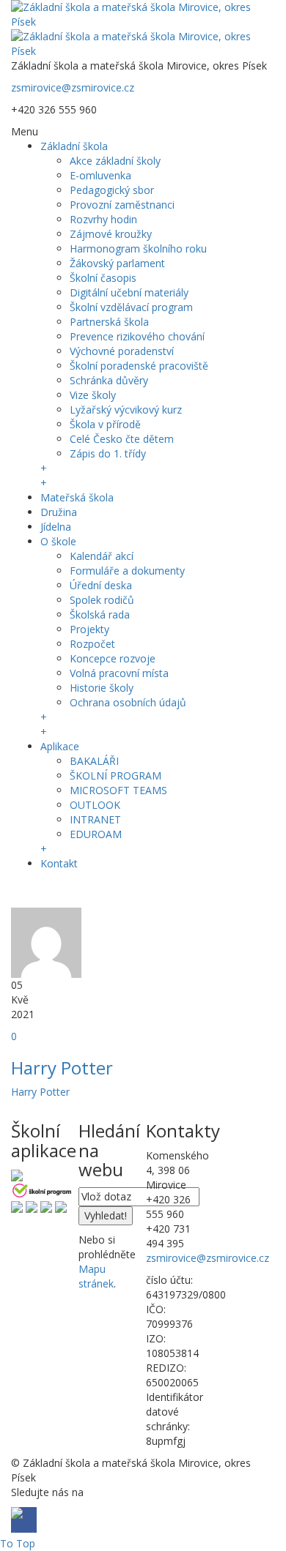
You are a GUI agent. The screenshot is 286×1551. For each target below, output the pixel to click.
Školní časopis (103, 278)
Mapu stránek (96, 1276)
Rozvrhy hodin (103, 219)
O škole (58, 541)
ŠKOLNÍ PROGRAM (115, 775)
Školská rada (100, 614)
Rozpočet (92, 644)
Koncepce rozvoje (112, 658)
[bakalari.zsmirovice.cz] (17, 1174)
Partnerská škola (109, 322)
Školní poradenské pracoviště (139, 366)
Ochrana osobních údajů (128, 702)
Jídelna (55, 527)
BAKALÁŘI (94, 761)
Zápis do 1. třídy (108, 453)
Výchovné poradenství (122, 351)
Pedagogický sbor (112, 190)
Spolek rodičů (102, 600)
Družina (58, 512)
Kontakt (59, 863)
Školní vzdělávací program (131, 307)
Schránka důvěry (109, 380)
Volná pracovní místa (119, 673)
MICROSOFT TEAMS (118, 790)
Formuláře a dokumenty (127, 571)
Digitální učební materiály (129, 292)
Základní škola (74, 146)
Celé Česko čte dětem (122, 439)
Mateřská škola (77, 497)
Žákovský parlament (117, 263)
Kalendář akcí (101, 556)
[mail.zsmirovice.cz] (31, 1206)
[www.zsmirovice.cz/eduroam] (61, 1206)
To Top (17, 1543)
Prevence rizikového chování (137, 336)
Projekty (89, 629)
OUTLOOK (95, 805)
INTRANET (95, 819)
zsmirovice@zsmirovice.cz (72, 87)
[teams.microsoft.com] (17, 1206)
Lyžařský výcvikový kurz (126, 409)
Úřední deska (101, 585)
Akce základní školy (115, 161)
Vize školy (93, 395)
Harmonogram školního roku (138, 248)
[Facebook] (24, 891)
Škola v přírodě (105, 424)
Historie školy (101, 688)
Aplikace (59, 746)
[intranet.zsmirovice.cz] (46, 1206)
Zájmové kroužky (111, 234)
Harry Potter (62, 1067)
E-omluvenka (100, 175)
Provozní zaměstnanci (122, 205)
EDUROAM (96, 834)
